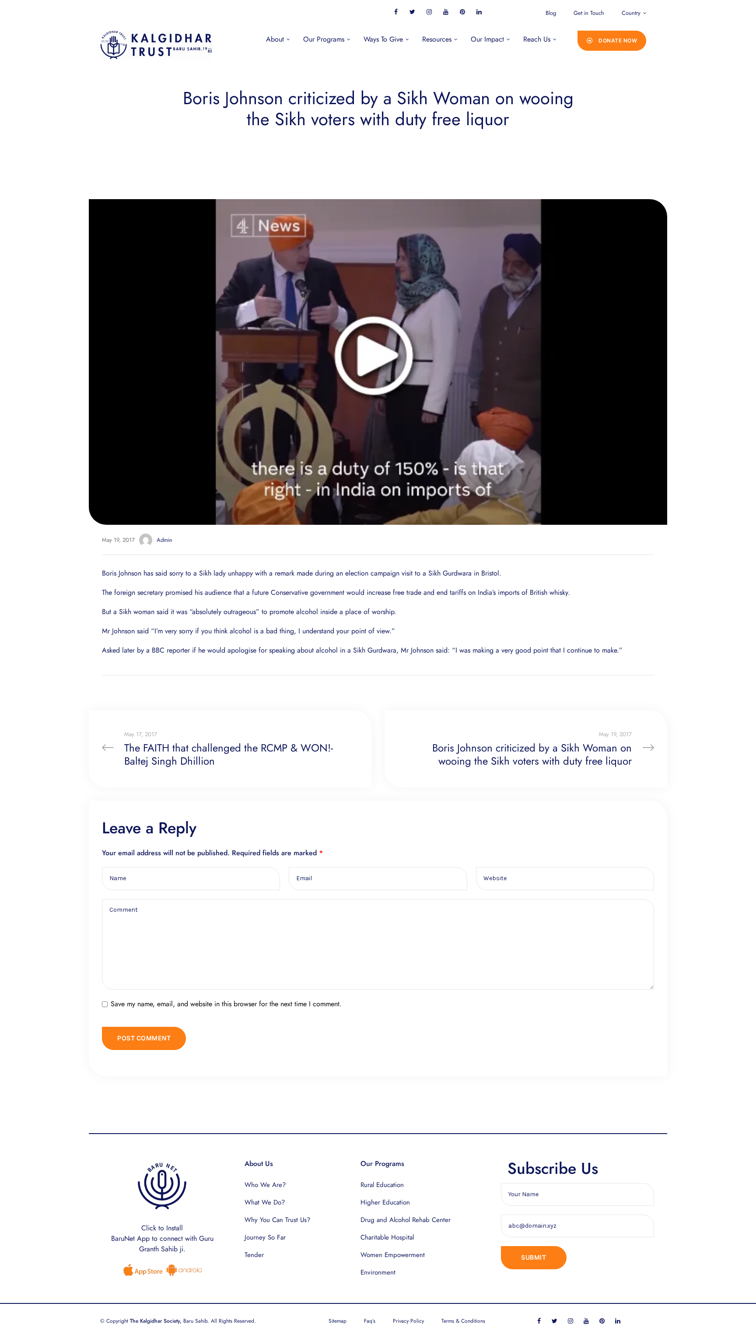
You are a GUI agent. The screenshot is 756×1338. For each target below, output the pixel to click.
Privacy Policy (408, 1321)
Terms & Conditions (463, 1321)
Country (631, 13)
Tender (254, 1255)
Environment (378, 1272)
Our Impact (487, 39)
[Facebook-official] (395, 11)
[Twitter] (412, 11)
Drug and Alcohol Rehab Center (405, 1220)
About (275, 39)
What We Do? (265, 1202)
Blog (551, 13)
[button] (612, 41)
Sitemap (337, 1321)
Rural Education (382, 1185)
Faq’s (369, 1321)
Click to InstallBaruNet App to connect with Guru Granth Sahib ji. (162, 1238)
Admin (164, 540)
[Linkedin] (479, 11)
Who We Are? (265, 1185)
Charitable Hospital (387, 1237)
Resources (437, 39)
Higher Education (385, 1202)
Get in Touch (589, 13)
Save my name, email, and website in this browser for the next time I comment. (226, 1004)
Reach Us (536, 39)
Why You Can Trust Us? (277, 1220)
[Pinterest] (462, 11)
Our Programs (323, 39)
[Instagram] (429, 11)
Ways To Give (383, 39)
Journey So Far (265, 1237)
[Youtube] (445, 11)
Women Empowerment (392, 1255)
